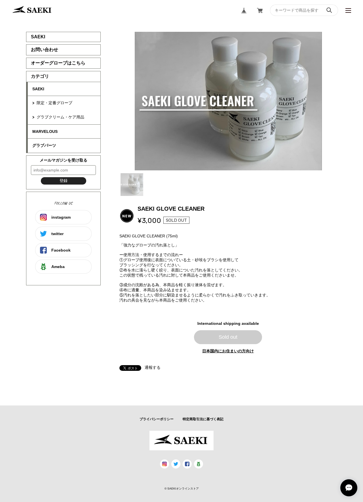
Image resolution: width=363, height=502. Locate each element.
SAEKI (38, 89)
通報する (153, 367)
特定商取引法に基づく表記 (203, 419)
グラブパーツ (44, 145)
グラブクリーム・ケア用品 (60, 117)
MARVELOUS (45, 131)
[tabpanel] (228, 101)
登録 (63, 180)
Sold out (228, 337)
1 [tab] (132, 184)
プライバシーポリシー (157, 419)
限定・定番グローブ (54, 103)
